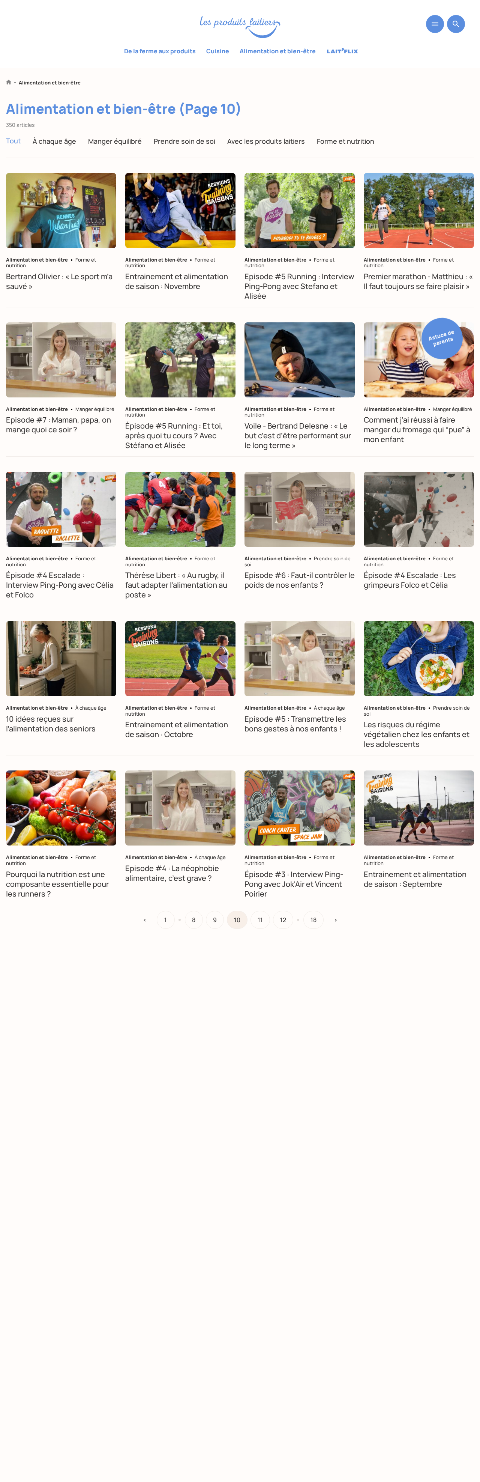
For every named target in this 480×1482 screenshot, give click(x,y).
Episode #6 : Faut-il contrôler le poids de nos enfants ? (299, 580)
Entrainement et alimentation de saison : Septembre (415, 879)
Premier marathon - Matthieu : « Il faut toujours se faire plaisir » (418, 281)
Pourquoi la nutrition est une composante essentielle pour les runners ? (57, 884)
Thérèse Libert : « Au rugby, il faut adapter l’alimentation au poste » (176, 585)
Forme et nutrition (345, 141)
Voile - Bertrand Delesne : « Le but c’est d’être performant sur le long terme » (297, 435)
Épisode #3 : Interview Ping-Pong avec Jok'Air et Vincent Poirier (293, 884)
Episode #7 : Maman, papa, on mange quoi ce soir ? (58, 425)
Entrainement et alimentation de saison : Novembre (176, 281)
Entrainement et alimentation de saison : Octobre (176, 729)
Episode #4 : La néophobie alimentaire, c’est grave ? (172, 873)
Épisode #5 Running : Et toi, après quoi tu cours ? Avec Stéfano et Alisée (174, 435)
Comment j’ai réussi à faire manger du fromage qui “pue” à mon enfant (417, 429)
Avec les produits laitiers (266, 141)
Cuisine (217, 51)
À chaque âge (54, 141)
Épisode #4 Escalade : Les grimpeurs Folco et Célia (410, 580)
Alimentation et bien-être (278, 51)
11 (260, 920)
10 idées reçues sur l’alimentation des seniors (51, 724)
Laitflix (342, 51)
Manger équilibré (115, 141)
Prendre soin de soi (184, 141)
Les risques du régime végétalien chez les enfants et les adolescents (417, 734)
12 (283, 920)
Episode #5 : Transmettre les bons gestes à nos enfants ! (295, 724)
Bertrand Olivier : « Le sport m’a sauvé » (59, 281)
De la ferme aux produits (160, 51)
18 (313, 920)
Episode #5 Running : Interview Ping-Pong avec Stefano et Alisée (299, 286)
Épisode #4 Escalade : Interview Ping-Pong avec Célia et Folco (60, 585)
